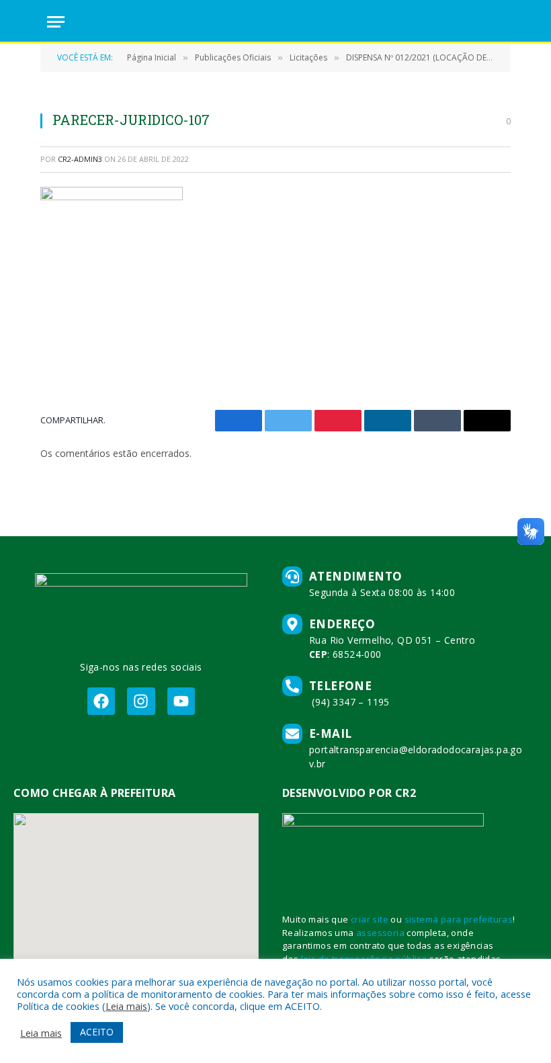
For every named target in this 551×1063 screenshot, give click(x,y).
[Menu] (56, 22)
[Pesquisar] (498, 22)
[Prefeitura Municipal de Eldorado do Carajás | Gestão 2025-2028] (275, 22)
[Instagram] (141, 701)
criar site (369, 919)
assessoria (380, 933)
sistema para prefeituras (459, 919)
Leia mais (126, 1006)
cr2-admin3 (80, 159)
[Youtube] (181, 701)
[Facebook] (101, 701)
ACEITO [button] (97, 1031)
